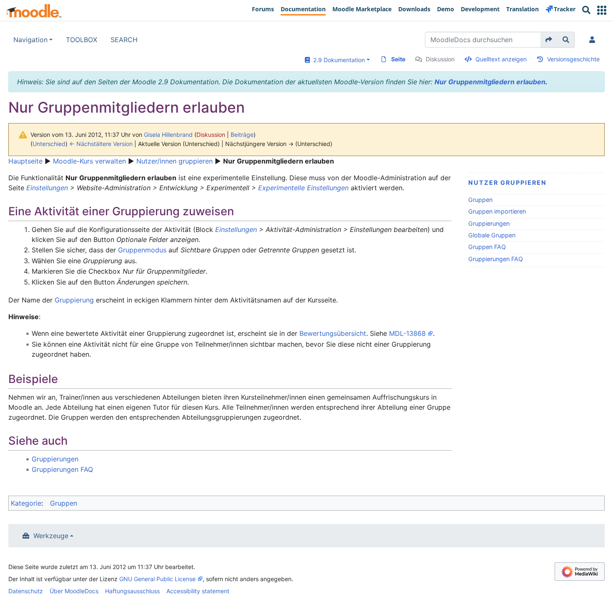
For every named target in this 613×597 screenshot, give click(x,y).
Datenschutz (25, 590)
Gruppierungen (489, 223)
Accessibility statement (197, 590)
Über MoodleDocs (74, 590)
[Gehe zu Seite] (549, 40)
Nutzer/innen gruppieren (174, 161)
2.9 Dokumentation (337, 59)
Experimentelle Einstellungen (303, 188)
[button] (602, 10)
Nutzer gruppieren (507, 182)
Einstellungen (47, 188)
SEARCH (124, 39)
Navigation (30, 39)
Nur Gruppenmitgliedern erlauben (490, 82)
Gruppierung (74, 300)
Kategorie (26, 503)
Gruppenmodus (142, 250)
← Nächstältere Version (101, 143)
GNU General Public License (157, 578)
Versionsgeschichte (573, 59)
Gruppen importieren (497, 211)
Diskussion (440, 59)
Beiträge (242, 134)
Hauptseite (25, 161)
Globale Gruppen (491, 235)
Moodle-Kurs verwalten (89, 161)
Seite (398, 59)
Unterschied (49, 143)
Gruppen (480, 199)
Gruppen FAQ (487, 246)
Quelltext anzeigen (501, 59)
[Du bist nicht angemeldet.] (594, 39)
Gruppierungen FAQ (495, 258)
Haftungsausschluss (132, 590)
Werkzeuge (50, 536)
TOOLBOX (81, 39)
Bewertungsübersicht (332, 333)
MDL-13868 (407, 333)
